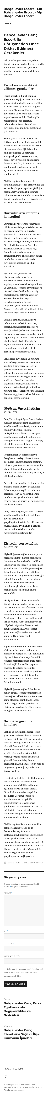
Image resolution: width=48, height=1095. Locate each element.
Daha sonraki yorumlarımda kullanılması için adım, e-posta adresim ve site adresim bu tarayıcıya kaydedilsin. (24, 972)
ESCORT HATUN (36, 863)
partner (11, 863)
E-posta (9, 944)
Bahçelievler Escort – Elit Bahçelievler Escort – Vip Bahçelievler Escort (23, 12)
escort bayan (9, 1085)
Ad (6, 931)
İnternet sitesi (12, 956)
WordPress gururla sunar (14, 1090)
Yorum (8, 893)
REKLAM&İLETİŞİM (13, 1069)
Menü (8, 23)
